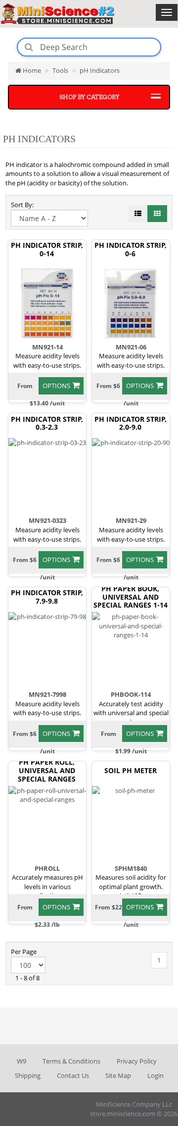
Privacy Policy (137, 1061)
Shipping (28, 1075)
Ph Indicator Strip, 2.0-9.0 (130, 423)
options (56, 385)
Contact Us (73, 1075)
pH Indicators (100, 70)
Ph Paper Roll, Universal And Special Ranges (47, 770)
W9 (21, 1061)
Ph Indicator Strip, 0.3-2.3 (47, 423)
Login (155, 1075)
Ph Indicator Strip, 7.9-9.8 (47, 597)
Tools (60, 70)
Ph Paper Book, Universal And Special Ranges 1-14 (130, 597)
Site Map (118, 1075)
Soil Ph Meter (130, 771)
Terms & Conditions (71, 1061)
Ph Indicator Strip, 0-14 (47, 249)
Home (31, 70)
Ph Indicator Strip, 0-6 (130, 249)
